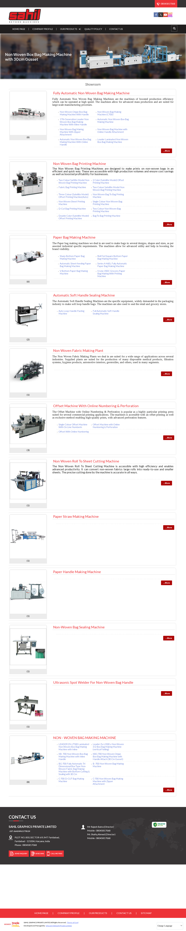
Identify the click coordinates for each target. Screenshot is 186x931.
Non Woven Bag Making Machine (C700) (109, 113)
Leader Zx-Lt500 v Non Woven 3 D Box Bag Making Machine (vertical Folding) (108, 747)
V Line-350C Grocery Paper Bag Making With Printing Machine (111, 273)
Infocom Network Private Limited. (59, 926)
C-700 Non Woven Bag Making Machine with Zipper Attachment (108, 781)
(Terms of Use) (72, 922)
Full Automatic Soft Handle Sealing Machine (106, 312)
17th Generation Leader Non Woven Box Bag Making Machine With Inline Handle (74, 122)
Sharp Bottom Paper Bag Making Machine (72, 257)
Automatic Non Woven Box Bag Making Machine (113, 120)
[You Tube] (165, 16)
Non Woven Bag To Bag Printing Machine (108, 195)
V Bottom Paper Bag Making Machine (74, 272)
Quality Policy (93, 29)
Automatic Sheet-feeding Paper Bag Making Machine (75, 264)
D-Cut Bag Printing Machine (72, 208)
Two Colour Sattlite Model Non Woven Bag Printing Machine (74, 181)
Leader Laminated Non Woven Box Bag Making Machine (112, 140)
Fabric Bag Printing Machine (72, 187)
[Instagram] (170, 16)
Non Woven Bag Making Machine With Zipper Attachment (72, 132)
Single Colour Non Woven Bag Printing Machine (107, 202)
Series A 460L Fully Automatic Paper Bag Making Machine (112, 264)
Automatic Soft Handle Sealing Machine (84, 295)
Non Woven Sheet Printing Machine (72, 202)
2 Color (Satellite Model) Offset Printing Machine (108, 181)
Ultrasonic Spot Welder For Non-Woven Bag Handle (93, 682)
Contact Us (116, 29)
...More (166, 151)
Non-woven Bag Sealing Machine (79, 627)
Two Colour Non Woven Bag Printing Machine (107, 210)
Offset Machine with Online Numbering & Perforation (96, 406)
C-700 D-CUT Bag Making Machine (71, 780)
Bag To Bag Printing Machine (106, 215)
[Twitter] (160, 16)
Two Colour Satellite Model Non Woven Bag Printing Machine (108, 188)
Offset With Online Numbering (74, 431)
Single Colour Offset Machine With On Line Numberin (73, 425)
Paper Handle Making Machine (77, 572)
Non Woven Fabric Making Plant (78, 350)
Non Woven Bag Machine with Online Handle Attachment (112, 130)
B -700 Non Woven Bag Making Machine (108, 765)
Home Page (18, 29)
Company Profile (42, 29)
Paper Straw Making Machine (76, 516)
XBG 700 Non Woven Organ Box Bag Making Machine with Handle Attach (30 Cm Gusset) (108, 756)
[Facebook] (156, 16)
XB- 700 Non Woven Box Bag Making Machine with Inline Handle (73, 756)
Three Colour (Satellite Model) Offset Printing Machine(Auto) (74, 195)
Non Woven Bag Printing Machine (79, 163)
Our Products (68, 29)
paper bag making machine (74, 237)
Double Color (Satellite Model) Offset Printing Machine (74, 217)
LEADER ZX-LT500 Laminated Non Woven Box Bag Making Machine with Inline (74, 747)
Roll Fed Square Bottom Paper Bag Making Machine (112, 257)
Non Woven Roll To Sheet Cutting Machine (86, 461)
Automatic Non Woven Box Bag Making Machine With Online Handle (75, 142)
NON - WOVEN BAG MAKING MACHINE (84, 738)
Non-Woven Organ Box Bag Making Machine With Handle (74, 113)
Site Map (146, 913)
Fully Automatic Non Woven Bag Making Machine (91, 93)
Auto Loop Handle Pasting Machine (71, 312)
